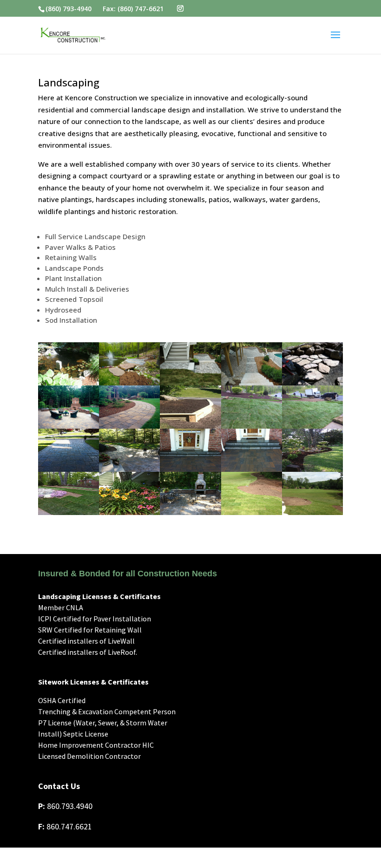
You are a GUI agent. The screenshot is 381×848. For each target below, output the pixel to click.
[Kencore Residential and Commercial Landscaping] (68, 382)
